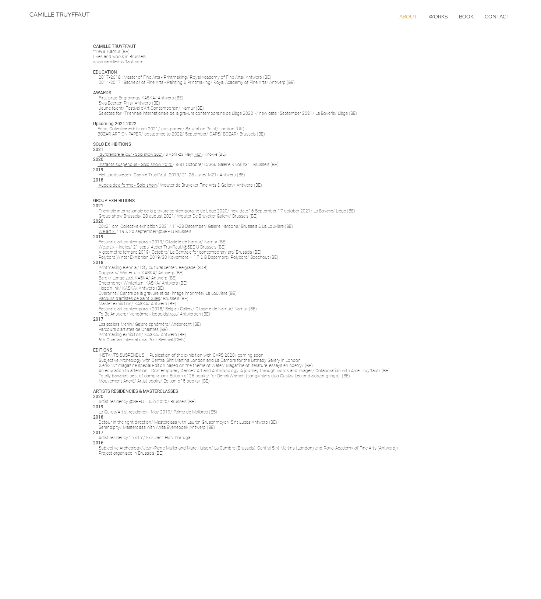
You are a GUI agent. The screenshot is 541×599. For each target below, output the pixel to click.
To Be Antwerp (113, 314)
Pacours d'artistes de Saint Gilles (129, 298)
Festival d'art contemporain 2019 (130, 241)
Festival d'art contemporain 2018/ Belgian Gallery (145, 308)
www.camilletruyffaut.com (118, 61)
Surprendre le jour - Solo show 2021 (130, 154)
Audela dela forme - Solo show (127, 185)
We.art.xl (107, 231)
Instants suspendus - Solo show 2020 (135, 164)
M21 (198, 154)
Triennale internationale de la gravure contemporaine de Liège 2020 (163, 211)
